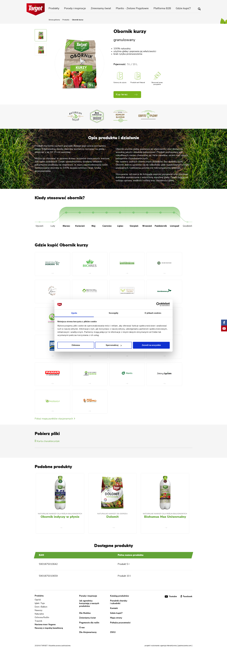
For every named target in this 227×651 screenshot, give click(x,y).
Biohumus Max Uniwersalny (165, 516)
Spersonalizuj (112, 345)
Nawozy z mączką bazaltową (49, 628)
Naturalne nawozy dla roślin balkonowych (60, 513)
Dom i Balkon (41, 607)
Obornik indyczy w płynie (60, 516)
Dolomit (112, 516)
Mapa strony (116, 618)
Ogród (38, 600)
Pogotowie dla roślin (89, 622)
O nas (82, 627)
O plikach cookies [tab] (153, 313)
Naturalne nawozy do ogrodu (112, 513)
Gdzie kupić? (183, 8)
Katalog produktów (119, 596)
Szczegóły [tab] (113, 313)
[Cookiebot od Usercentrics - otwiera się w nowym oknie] (158, 304)
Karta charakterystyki (48, 441)
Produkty (54, 8)
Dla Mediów (85, 613)
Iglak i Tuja (40, 603)
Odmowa (76, 345)
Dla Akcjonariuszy (88, 632)
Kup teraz (122, 94)
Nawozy (38, 610)
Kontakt (114, 608)
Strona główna (54, 20)
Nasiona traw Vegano (45, 624)
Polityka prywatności (120, 622)
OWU (113, 632)
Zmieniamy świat (101, 8)
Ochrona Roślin (42, 617)
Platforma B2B (162, 8)
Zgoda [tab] (74, 313)
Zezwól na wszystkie (151, 345)
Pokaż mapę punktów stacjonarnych (54, 419)
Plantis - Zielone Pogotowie (132, 8)
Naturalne (39, 614)
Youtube (172, 596)
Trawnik (38, 621)
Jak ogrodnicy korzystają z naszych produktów (89, 603)
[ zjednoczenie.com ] (184, 646)
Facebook (187, 596)
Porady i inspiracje (75, 8)
